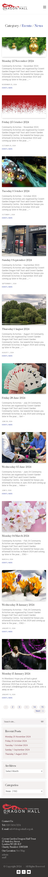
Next (38, 711)
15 (42, 707)
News (39, 26)
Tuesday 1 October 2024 (15, 191)
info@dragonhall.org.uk (21, 829)
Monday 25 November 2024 (18, 61)
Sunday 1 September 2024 (17, 260)
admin (5, 855)
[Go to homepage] (15, 7)
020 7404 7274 (13, 825)
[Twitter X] (24, 872)
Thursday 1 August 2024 (15, 329)
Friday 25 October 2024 (15, 122)
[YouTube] (29, 872)
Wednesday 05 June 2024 (16, 467)
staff (4, 857)
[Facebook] (18, 872)
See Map (20, 851)
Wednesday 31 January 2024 (18, 605)
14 (34, 707)
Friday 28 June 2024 (13, 398)
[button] (44, 7)
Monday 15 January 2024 (16, 673)
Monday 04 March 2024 (15, 536)
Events (27, 26)
